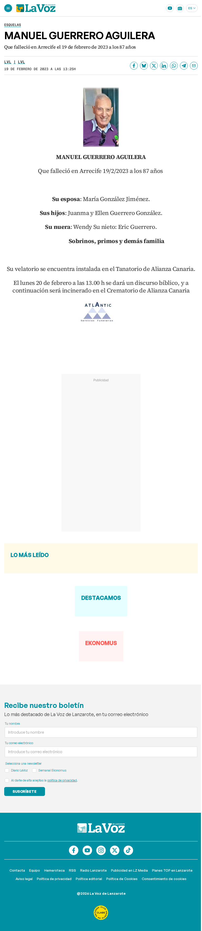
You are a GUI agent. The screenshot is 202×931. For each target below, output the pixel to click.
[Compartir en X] (154, 66)
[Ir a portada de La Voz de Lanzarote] (101, 828)
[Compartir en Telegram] (184, 66)
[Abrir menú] (8, 8)
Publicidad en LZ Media (129, 870)
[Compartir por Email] (194, 66)
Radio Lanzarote (93, 870)
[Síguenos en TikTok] (128, 850)
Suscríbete (25, 791)
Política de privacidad (54, 879)
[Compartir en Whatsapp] (174, 66)
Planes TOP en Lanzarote (172, 870)
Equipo (34, 870)
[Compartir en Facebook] (134, 66)
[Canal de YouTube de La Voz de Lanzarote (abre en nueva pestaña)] (170, 8)
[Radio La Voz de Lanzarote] (180, 8)
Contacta (17, 870)
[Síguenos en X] (114, 850)
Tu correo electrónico (19, 743)
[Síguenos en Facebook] (73, 850)
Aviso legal (24, 879)
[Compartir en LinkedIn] (164, 66)
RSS (72, 870)
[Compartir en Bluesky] (144, 66)
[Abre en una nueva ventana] (101, 912)
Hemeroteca (54, 870)
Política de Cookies (122, 879)
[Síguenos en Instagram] (101, 850)
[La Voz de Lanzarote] (35, 8)
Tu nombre (12, 724)
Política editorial (89, 879)
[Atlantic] (101, 312)
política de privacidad (62, 780)
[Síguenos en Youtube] (87, 850)
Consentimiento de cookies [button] (164, 879)
